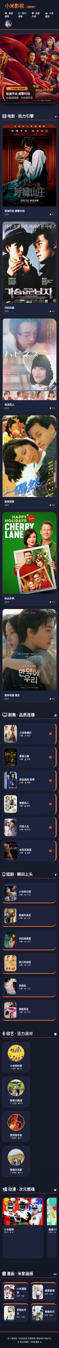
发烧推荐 (9, 15)
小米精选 (49, 15)
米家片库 (36, 15)
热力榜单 (22, 15)
